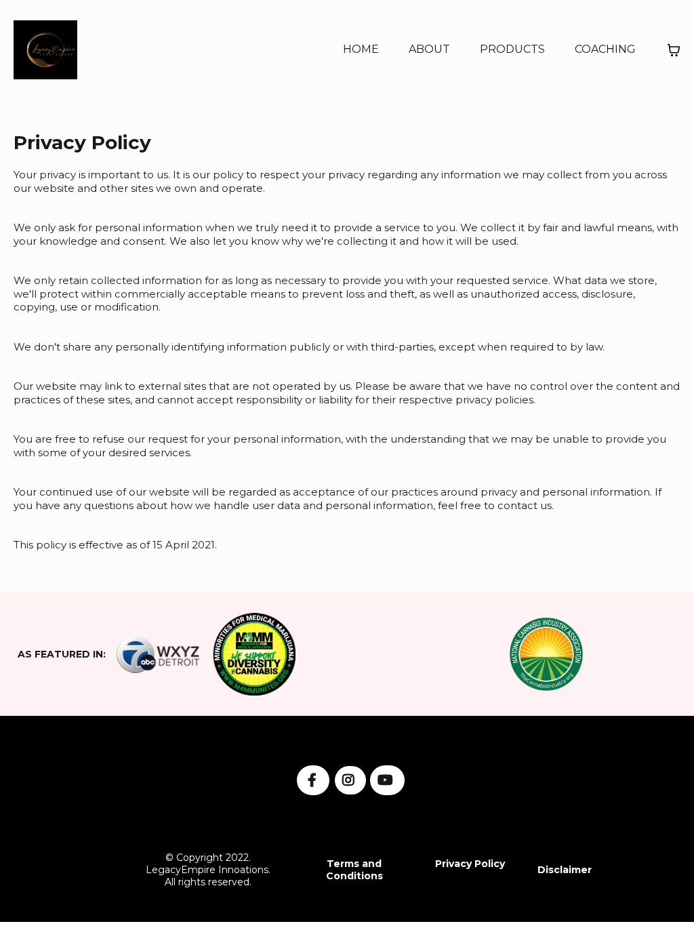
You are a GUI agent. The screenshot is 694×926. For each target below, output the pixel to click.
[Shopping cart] (673, 50)
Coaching (605, 49)
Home (361, 49)
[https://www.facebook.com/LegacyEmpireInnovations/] (313, 780)
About (429, 49)
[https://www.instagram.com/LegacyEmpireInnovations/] (350, 780)
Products (512, 49)
